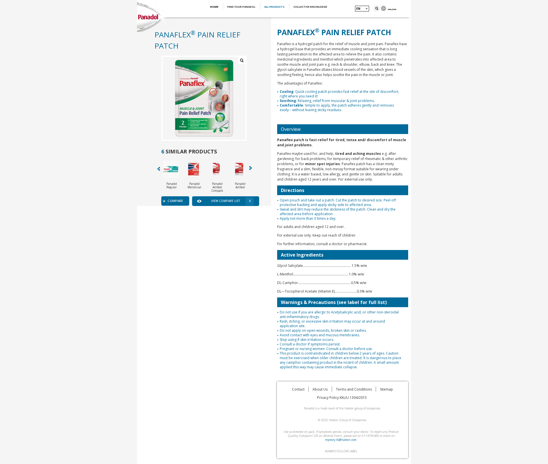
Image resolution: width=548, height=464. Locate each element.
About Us (320, 389)
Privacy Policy (328, 397)
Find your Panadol (241, 7)
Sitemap (386, 389)
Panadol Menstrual (194, 185)
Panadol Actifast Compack (217, 187)
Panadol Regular (171, 185)
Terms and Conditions (354, 389)
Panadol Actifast (240, 185)
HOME (214, 7)
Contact (298, 389)
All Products (274, 7)
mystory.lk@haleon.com (340, 440)
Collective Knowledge (310, 7)
